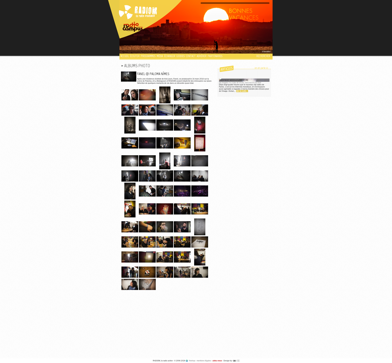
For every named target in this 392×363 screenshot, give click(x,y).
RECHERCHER (263, 56)
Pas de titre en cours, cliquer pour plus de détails (141, 52)
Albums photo (137, 65)
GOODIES (180, 56)
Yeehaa (192, 361)
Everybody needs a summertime (234, 80)
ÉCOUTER (134, 56)
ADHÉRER (201, 56)
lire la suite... (242, 91)
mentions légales (204, 361)
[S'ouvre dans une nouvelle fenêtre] (132, 27)
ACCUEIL (125, 56)
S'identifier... (267, 52)
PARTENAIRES (215, 56)
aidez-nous (217, 361)
